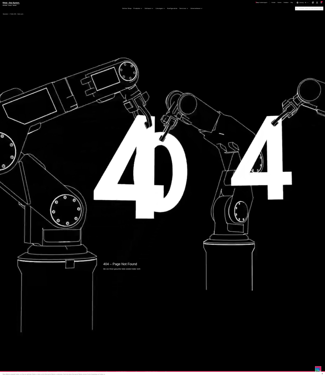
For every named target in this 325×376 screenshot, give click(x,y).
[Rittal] (318, 370)
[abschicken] (297, 8)
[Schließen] (322, 374)
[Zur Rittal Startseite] (11, 4)
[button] (127, 9)
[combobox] (311, 8)
